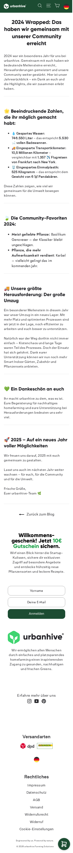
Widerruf (36, 822)
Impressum (36, 785)
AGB (36, 800)
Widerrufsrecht (36, 814)
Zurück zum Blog (40, 514)
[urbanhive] (15, 6)
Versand (36, 807)
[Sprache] (66, 6)
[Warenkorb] (64, 844)
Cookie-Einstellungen (36, 829)
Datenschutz (36, 792)
